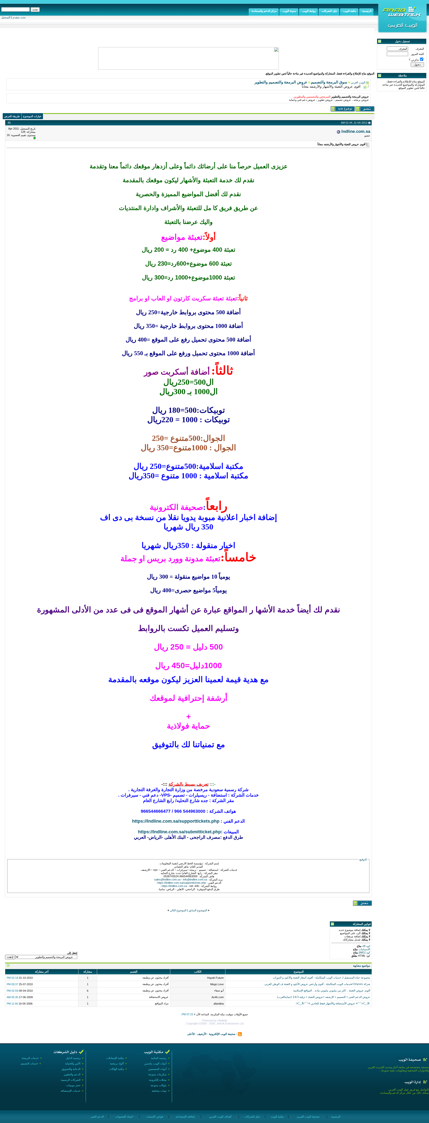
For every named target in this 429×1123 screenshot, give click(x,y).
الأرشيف (201, 1033)
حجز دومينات (73, 1085)
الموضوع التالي (178, 910)
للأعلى (191, 1033)
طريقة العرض (12, 116)
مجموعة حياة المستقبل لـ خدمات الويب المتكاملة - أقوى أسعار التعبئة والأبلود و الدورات (321, 977)
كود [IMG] (364, 952)
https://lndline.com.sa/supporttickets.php (175, 821)
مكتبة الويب (277, 1116)
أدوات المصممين (157, 1068)
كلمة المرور (417, 53)
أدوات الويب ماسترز (155, 1063)
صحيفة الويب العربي (308, 1116)
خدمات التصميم (29, 1063)
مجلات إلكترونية (158, 1079)
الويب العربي (358, 82)
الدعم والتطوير (72, 1074)
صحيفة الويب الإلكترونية (222, 1033)
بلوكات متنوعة (158, 1085)
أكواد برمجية (117, 1063)
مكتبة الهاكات (116, 1068)
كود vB (365, 946)
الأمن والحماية (72, 1063)
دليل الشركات (252, 1116)
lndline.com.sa (355, 131)
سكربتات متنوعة (157, 1074)
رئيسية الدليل (73, 1057)
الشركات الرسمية (70, 1079)
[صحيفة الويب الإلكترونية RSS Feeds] (240, 1033)
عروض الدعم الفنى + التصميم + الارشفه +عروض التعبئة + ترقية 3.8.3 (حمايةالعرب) (323, 996)
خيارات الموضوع (32, 116)
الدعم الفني (97, 1116)
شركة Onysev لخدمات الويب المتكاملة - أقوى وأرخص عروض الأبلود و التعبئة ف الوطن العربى (317, 984)
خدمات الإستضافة (70, 1090)
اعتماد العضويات (123, 1116)
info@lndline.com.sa (195, 879)
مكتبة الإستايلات (115, 1057)
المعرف (420, 48)
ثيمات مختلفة (159, 1090)
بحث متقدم (19, 17)
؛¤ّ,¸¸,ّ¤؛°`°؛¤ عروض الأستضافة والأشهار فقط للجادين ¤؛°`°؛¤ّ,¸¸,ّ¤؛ (333, 1003)
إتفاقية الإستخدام (185, 1116)
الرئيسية (335, 1116)
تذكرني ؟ (414, 59)
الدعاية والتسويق (71, 1068)
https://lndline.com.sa (174, 885)
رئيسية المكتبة (159, 1057)
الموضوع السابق (198, 910)
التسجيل (5, 17)
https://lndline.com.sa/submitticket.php (179, 831)
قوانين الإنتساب (154, 1116)
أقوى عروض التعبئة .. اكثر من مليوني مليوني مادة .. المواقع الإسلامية (331, 990)
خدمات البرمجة (30, 1057)
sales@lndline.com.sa (167, 879)
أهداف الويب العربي (219, 1116)
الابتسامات (364, 949)
